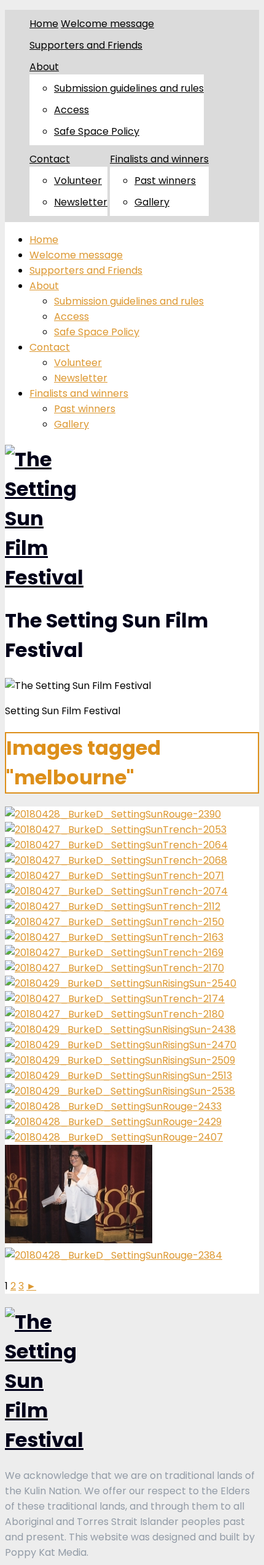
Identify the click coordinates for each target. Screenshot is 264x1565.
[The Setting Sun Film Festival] (44, 577)
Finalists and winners (159, 159)
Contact (49, 159)
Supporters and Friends (85, 45)
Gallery (151, 202)
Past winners (165, 180)
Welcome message (107, 24)
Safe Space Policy (96, 131)
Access (71, 110)
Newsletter (80, 202)
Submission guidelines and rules (129, 88)
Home (43, 24)
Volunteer (78, 180)
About (44, 67)
